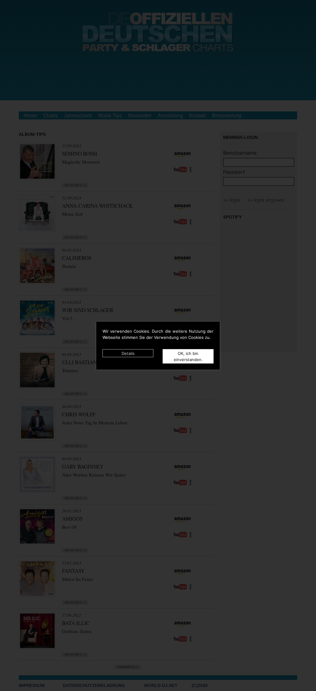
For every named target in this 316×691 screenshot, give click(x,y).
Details (128, 353)
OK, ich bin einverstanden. (188, 356)
